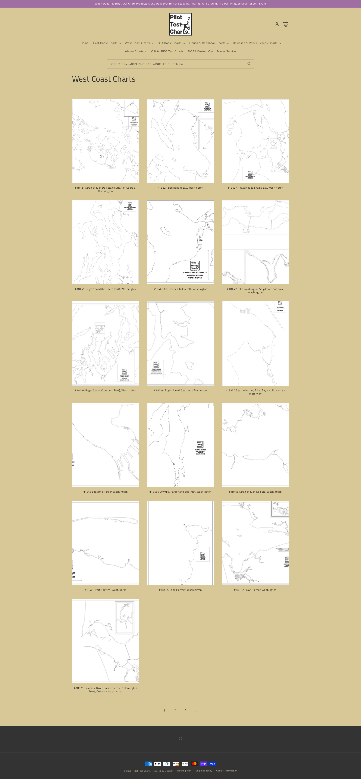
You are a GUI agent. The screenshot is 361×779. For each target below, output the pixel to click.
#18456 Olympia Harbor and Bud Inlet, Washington (180, 492)
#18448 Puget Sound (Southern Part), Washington (105, 390)
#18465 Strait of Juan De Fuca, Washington (255, 492)
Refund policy (184, 771)
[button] (107, 43)
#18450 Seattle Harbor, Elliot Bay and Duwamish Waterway (255, 392)
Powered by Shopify (162, 771)
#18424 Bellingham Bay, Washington (180, 188)
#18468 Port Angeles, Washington (106, 590)
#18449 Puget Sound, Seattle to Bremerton (180, 390)
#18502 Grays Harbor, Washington (255, 590)
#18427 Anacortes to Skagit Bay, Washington (255, 188)
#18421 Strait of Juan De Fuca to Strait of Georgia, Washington (105, 189)
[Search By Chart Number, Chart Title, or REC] (249, 64)
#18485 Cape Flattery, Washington (180, 590)
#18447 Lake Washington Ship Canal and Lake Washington (255, 291)
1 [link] (164, 710)
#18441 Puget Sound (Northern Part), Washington (105, 289)
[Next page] (196, 710)
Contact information (226, 771)
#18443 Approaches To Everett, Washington (180, 289)
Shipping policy (204, 771)
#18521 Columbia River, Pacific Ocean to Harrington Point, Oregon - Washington (105, 689)
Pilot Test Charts (142, 771)
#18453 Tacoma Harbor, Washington (105, 492)
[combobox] (180, 64)
